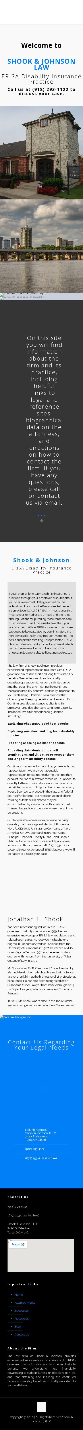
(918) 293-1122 (34, 1149)
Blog (18, 1326)
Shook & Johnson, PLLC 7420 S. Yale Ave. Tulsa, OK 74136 (40, 1136)
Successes (22, 1310)
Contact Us (22, 1334)
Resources (22, 1318)
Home (19, 1294)
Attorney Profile (25, 1302)
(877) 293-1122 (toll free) (41, 1158)
